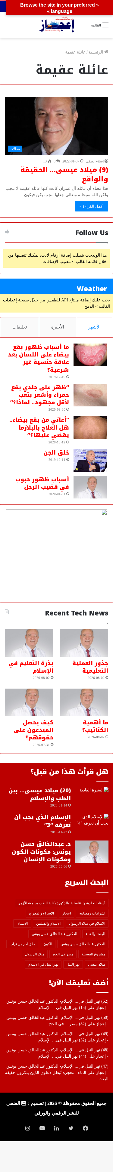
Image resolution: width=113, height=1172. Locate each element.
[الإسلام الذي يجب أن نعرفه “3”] (91, 825)
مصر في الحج (63, 954)
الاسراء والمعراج (41, 913)
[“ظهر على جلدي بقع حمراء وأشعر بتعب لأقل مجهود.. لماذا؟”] (90, 395)
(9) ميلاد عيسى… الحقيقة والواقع (64, 175)
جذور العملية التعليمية (90, 667)
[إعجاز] (57, 25)
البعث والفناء (95, 934)
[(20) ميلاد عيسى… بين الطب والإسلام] (91, 798)
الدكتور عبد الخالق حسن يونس (54, 934)
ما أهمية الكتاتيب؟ (95, 726)
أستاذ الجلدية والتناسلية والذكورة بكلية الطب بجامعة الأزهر (61, 903)
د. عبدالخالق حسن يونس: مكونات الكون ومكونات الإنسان (41, 851)
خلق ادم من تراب (22, 944)
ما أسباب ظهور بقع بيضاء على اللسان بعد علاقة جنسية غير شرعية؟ (38, 358)
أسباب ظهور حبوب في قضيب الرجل (42, 483)
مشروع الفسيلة (93, 954)
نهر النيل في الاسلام (43, 964)
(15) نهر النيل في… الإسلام (62, 1007)
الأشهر (94, 327)
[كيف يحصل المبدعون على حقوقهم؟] (29, 702)
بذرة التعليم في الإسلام (30, 667)
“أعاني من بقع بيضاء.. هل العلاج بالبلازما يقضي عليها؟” (39, 427)
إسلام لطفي (95, 161)
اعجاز (66, 913)
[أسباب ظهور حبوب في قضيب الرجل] (90, 487)
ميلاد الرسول (34, 954)
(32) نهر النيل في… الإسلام (62, 1040)
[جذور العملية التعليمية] (84, 643)
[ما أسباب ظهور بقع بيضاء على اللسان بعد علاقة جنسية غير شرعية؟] (90, 355)
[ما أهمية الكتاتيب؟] (84, 702)
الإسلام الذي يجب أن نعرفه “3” (42, 821)
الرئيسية (96, 52)
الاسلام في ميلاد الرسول (87, 923)
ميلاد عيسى (96, 964)
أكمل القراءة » (92, 206)
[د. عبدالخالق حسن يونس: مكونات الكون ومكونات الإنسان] (91, 851)
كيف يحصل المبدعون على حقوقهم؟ (33, 730)
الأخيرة (57, 327)
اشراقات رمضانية (92, 913)
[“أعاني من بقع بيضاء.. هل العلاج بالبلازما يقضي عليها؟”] (90, 427)
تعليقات (19, 327)
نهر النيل (73, 964)
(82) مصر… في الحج (67, 1024)
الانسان (22, 923)
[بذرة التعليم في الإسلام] (29, 643)
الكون (47, 944)
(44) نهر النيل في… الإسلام (62, 1056)
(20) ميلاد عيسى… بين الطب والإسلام (39, 794)
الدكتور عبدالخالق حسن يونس (83, 944)
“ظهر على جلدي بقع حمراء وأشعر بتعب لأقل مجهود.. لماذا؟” (39, 395)
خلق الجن (56, 453)
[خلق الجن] (90, 460)
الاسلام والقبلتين (48, 923)
